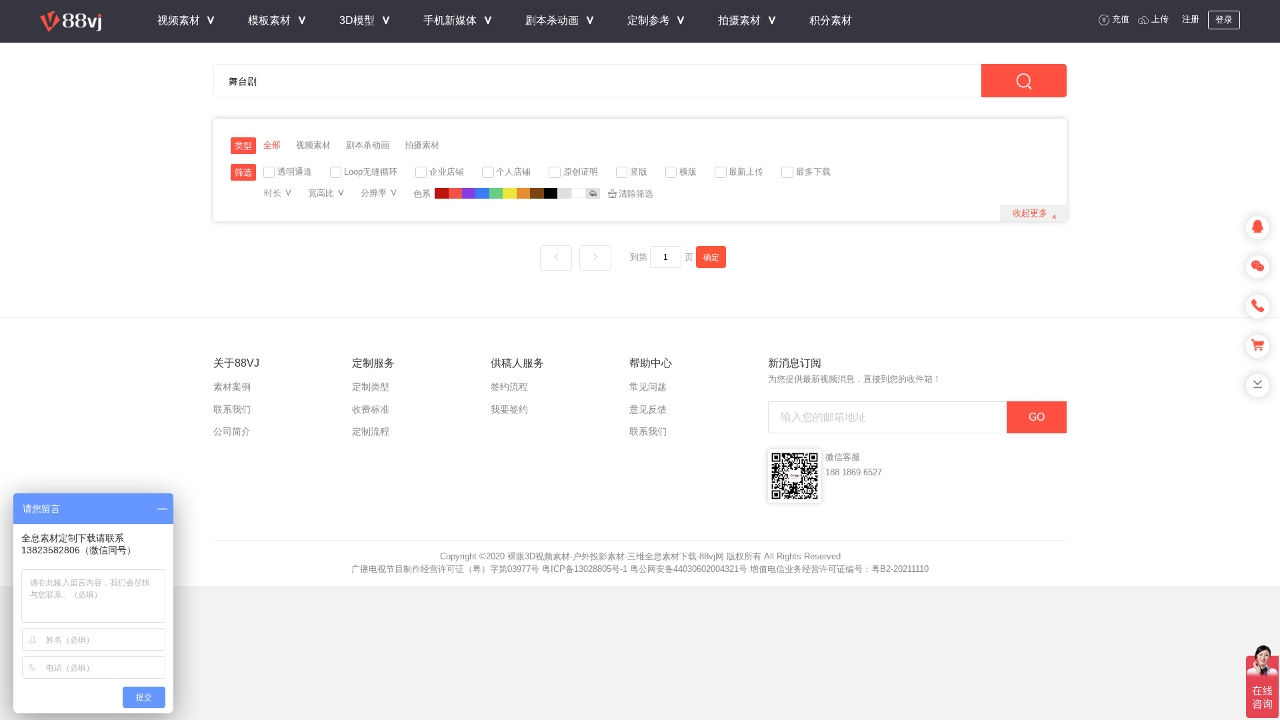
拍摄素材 (422, 145)
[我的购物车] (1257, 346)
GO (1037, 417)
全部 (272, 145)
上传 (1160, 19)
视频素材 (313, 145)
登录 (1224, 20)
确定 (711, 257)
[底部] (1257, 385)
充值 (1120, 19)
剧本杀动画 (367, 145)
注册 (1190, 19)
